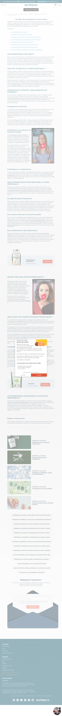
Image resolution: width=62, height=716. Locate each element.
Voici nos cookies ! (21, 368)
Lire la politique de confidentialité (23, 359)
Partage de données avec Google (25, 366)
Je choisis (23, 375)
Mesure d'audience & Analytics (24, 367)
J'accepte (39, 375)
